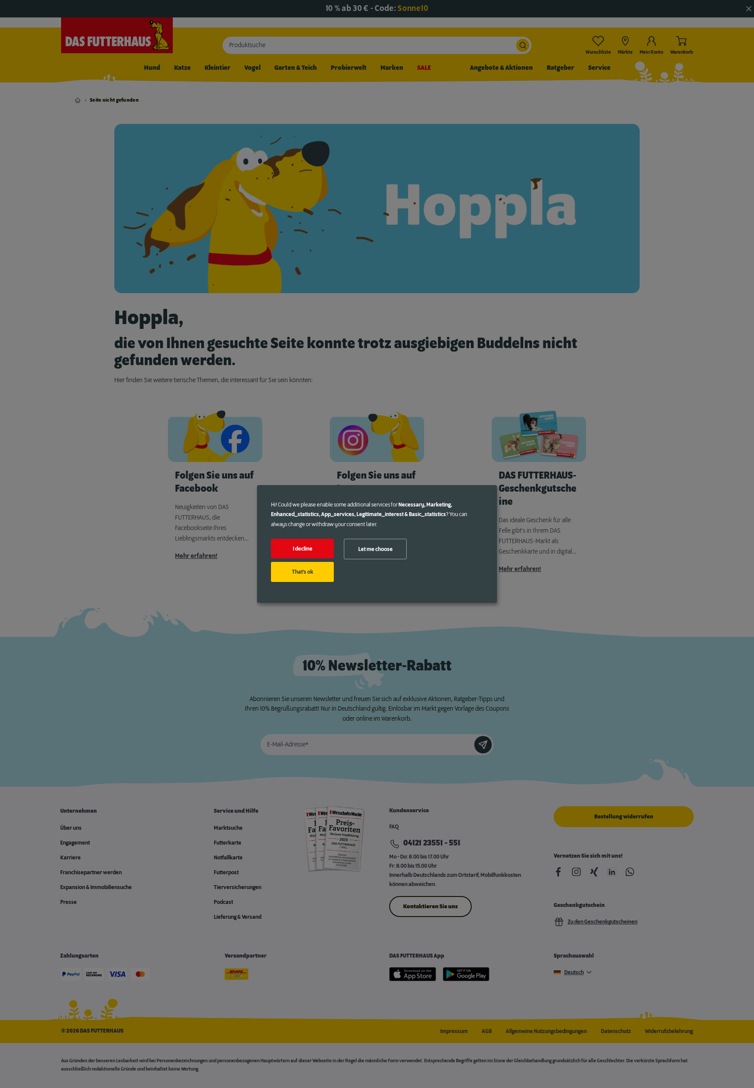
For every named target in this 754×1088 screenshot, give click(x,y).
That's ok (302, 572)
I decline (302, 549)
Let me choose (375, 549)
